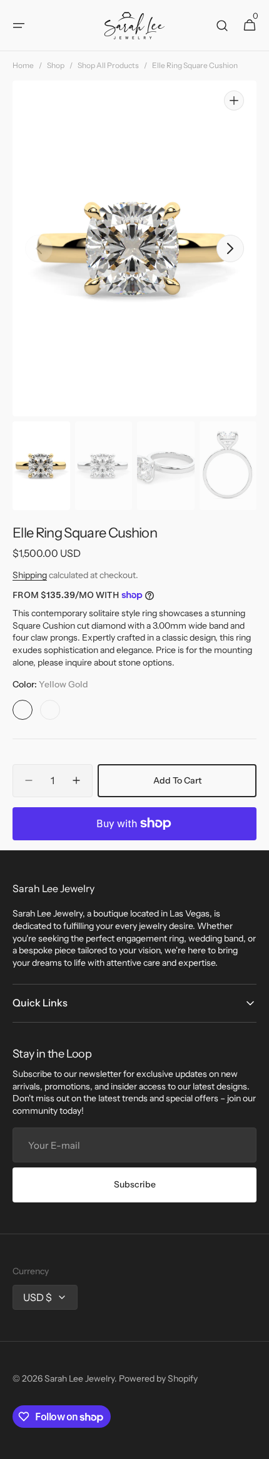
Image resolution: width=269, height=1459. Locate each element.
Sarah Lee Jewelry (79, 1378)
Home (23, 65)
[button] (19, 25)
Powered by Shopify (158, 1378)
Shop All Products (108, 65)
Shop (55, 65)
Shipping (30, 575)
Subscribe (135, 1184)
